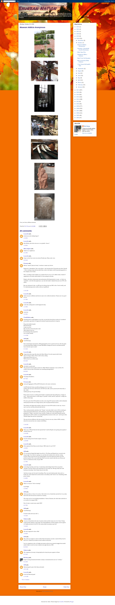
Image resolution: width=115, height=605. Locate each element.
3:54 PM (26, 245)
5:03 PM (26, 314)
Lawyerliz (26, 233)
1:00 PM (26, 448)
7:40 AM (26, 526)
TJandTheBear (27, 317)
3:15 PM (26, 306)
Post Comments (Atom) (47, 591)
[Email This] (39, 226)
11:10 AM (26, 576)
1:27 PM (26, 461)
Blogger (72, 601)
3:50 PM (26, 238)
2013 (77, 96)
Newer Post (23, 587)
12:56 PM (26, 433)
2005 (77, 115)
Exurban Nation (37, 8)
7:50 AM (26, 533)
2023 (77, 26)
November (81, 40)
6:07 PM (26, 505)
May (79, 77)
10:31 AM (26, 569)
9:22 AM (26, 561)
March (79, 82)
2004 (77, 117)
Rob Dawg (26, 557)
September (81, 68)
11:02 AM (26, 290)
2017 (77, 90)
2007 (77, 110)
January (80, 87)
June (79, 75)
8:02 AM (26, 360)
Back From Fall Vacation (83, 58)
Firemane (26, 263)
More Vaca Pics (81, 52)
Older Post (66, 587)
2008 (77, 108)
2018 (77, 38)
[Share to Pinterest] (46, 226)
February (80, 84)
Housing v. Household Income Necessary (83, 49)
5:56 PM (26, 488)
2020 (77, 33)
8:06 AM (26, 371)
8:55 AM (26, 554)
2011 (77, 101)
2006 (77, 113)
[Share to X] (43, 226)
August (80, 71)
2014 (77, 94)
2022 (77, 29)
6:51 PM (26, 252)
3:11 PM (26, 299)
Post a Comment (25, 579)
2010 (77, 103)
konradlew (61, 601)
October (80, 42)
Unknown (26, 519)
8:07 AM (26, 378)
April (79, 80)
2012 (77, 99)
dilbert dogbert (27, 248)
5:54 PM (26, 478)
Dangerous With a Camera (82, 55)
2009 (77, 106)
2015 (77, 92)
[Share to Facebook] (44, 226)
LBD (25, 338)
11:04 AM (26, 424)
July (79, 73)
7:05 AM (26, 515)
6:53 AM (26, 349)
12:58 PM (26, 440)
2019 (77, 36)
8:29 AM (26, 547)
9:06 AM (26, 260)
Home (44, 587)
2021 (77, 31)
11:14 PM (26, 335)
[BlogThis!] (41, 226)
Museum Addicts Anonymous (81, 45)
